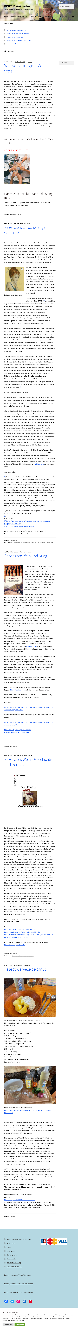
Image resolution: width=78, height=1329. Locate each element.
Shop (6, 17)
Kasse (9, 1247)
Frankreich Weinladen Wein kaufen (23, 956)
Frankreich (16, 542)
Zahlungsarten (12, 1255)
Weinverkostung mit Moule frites (16, 30)
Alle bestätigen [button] (20, 1324)
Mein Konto (11, 1243)
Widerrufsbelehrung (14, 1263)
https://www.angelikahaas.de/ (14, 945)
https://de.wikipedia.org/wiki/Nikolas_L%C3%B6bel (22, 932)
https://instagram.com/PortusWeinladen (18, 1292)
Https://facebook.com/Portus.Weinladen (18, 1284)
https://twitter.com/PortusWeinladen (17, 1275)
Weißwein (50, 542)
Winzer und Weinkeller (19, 17)
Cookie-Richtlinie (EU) (14, 1267)
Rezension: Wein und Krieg (15, 37)
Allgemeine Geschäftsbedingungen (19, 1239)
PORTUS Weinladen (17, 6)
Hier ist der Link (38, 464)
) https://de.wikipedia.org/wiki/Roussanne (20, 526)
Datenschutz (11, 1259)
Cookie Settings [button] (8, 1324)
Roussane (24, 542)
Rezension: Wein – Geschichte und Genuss (19, 40)
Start (8, 51)
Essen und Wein (35, 17)
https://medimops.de (17, 690)
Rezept (13, 1216)
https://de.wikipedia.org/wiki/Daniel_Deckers (20, 929)
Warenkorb (48, 17)
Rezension (14, 540)
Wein (28, 542)
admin (30, 62)
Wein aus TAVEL (31, 646)
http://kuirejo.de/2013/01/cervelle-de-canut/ (19, 1200)
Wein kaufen (35, 542)
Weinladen (43, 542)
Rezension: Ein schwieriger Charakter (18, 33)
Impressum (11, 1251)
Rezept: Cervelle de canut (14, 44)
